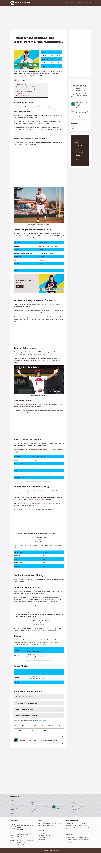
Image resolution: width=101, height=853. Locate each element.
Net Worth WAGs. (41, 720)
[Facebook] (20, 730)
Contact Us (41, 839)
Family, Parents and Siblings (24, 91)
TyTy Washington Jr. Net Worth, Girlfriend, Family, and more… (82, 95)
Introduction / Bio (21, 84)
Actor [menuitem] (66, 2)
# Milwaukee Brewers (26, 725)
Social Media (19, 93)
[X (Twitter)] (32, 730)
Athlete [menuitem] (60, 2)
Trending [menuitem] (72, 2)
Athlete (37, 45)
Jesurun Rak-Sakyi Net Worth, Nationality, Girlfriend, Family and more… (25, 825)
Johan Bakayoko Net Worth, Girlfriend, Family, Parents (82, 87)
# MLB (35, 725)
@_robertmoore (33, 676)
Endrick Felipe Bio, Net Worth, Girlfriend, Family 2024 (82, 104)
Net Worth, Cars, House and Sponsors (27, 87)
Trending (73, 128)
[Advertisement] (50, 16)
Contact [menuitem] (85, 2)
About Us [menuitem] (78, 2)
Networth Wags (55, 850)
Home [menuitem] (55, 2)
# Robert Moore (42, 725)
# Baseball (16, 725)
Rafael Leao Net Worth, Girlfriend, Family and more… (82, 112)
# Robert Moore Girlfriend (54, 725)
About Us (41, 833)
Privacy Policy (42, 837)
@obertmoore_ (33, 671)
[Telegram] (57, 730)
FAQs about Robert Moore (23, 95)
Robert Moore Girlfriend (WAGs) (25, 89)
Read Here (19, 286)
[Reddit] (45, 730)
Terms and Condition (44, 835)
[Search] (90, 2)
